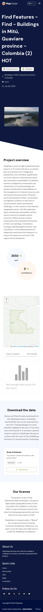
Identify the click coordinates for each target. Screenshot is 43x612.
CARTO (37, 346)
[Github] (19, 593)
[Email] (29, 593)
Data (4, 575)
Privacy (38, 609)
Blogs (4, 578)
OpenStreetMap (22, 346)
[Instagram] (14, 593)
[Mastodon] (9, 593)
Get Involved (6, 571)
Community (21, 3)
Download (23, 469)
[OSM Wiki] (24, 593)
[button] (6, 298)
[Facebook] (4, 593)
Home (4, 568)
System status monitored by (11, 609)
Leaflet (14, 346)
